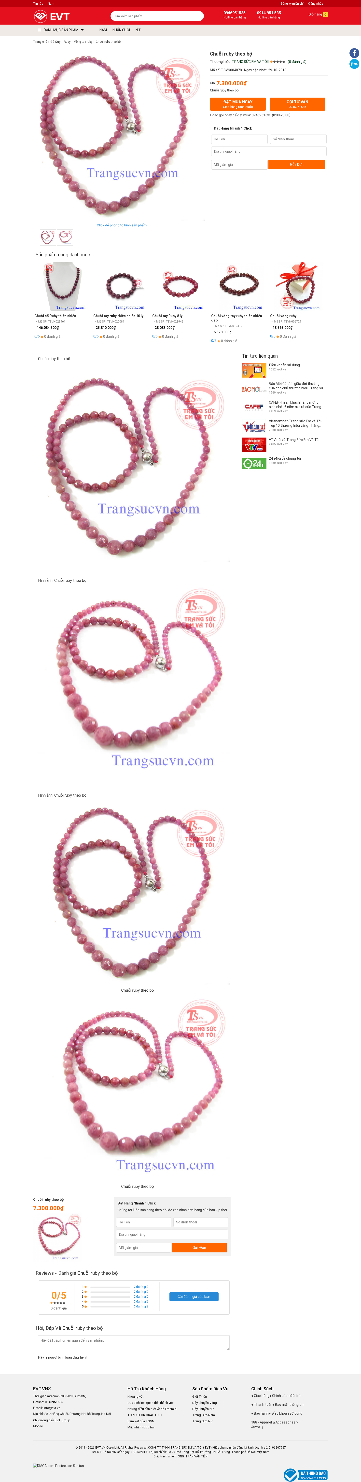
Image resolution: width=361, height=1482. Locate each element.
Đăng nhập (315, 3)
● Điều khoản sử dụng (285, 1413)
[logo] (63, 16)
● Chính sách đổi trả (285, 1396)
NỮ (138, 30)
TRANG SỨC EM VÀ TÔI (250, 62)
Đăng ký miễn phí (292, 3)
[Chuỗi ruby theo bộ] (48, 237)
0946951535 (261, 115)
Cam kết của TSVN (140, 1421)
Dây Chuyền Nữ (203, 1409)
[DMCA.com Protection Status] (58, 1466)
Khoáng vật (135, 1396)
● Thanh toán (261, 1405)
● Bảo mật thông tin (288, 1405)
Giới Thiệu (199, 1396)
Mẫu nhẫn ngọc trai (140, 1427)
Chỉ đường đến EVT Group (51, 1420)
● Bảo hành (260, 1413)
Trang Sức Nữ (202, 1421)
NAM (103, 30)
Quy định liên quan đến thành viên (150, 1403)
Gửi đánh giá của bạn (194, 1297)
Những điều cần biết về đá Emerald (152, 1409)
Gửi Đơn (297, 164)
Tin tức (38, 3)
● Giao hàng (260, 1396)
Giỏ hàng (317, 14)
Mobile (38, 1426)
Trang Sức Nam (203, 1415)
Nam (51, 3)
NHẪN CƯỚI (121, 30)
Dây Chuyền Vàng (204, 1403)
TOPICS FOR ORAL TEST (145, 1415)
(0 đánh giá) (297, 62)
